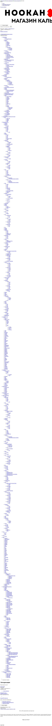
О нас (3, 3)
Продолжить (2, 686)
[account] (22, 0)
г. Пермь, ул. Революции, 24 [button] (9, 28)
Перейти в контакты (3, 693)
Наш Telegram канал (5, 5)
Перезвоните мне (3, 692)
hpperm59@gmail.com (4, 698)
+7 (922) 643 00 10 (3, 34)
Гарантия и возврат (5, 703)
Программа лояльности (6, 4)
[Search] (11, 26)
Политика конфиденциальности (8, 702)
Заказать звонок (9, 34)
